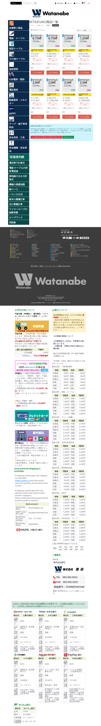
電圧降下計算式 (17, 162)
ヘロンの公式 (16, 194)
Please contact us (22, 480)
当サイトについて (16, 231)
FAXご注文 (47, 137)
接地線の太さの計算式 (18, 177)
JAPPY (12, 113)
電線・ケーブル (17, 38)
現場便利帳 (17, 157)
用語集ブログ (55, 260)
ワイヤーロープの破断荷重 (18, 211)
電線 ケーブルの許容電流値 (18, 169)
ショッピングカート (33, 234)
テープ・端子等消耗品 (18, 125)
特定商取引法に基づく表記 (18, 234)
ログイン (30, 230)
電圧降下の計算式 (56, 244)
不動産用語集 (34, 256)
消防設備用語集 (35, 248)
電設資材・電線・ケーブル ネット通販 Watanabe (80, 247)
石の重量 (54, 251)
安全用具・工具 (17, 137)
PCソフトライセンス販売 (78, 244)
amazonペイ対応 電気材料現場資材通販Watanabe (80, 250)
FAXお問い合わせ (56, 137)
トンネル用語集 (35, 251)
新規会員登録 (31, 236)
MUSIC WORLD (75, 254)
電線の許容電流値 (56, 245)
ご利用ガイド (15, 237)
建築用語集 (34, 245)
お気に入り (31, 233)
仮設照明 (13, 69)
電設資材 (13, 89)
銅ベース (13, 189)
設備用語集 (34, 247)
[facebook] (65, 232)
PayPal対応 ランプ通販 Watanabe (80, 245)
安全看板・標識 (15, 257)
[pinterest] (72, 232)
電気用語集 (34, 244)
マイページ (31, 231)
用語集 (12, 222)
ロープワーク (16, 217)
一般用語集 (34, 253)
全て (32, 25)
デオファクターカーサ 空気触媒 (80, 256)
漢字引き (33, 254)
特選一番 (74, 253)
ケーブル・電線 (15, 245)
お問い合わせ (15, 236)
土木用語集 (34, 250)
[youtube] (68, 232)
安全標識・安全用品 (18, 149)
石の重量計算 (16, 204)
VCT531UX (55, 25)
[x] (62, 232)
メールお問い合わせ (36, 137)
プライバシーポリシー (17, 233)
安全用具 (13, 256)
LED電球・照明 (16, 79)
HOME (13, 230)
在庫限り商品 (16, 27)
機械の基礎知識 (17, 184)
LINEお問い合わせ (68, 137)
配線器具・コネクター (18, 101)
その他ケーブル (17, 58)
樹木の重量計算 (17, 199)
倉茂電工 (48, 25)
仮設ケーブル (16, 48)
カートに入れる (37, 72)
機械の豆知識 (55, 254)
